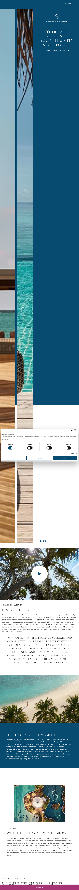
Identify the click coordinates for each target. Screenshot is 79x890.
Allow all (65, 458)
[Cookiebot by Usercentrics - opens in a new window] (69, 430)
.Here (17, 739)
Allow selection (39, 458)
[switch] (30, 448)
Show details (72, 453)
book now (39, 887)
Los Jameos (56, 838)
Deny (14, 458)
